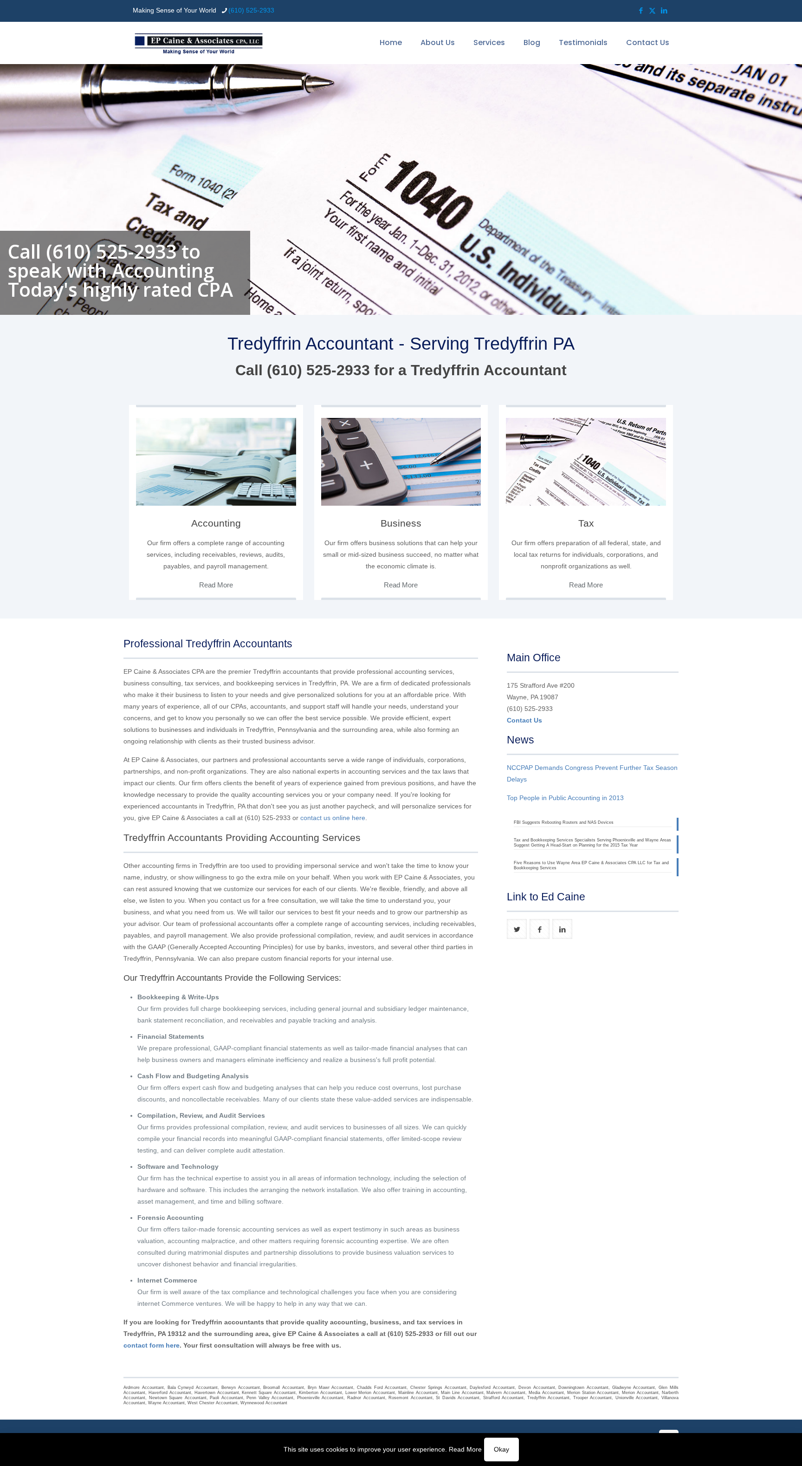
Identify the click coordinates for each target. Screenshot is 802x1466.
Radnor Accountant (366, 1397)
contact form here (151, 1345)
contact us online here (332, 817)
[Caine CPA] (199, 43)
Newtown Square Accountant (178, 1397)
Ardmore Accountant (143, 1387)
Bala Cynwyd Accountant (193, 1387)
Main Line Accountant (462, 1392)
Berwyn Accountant (240, 1387)
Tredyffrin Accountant (548, 1397)
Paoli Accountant (226, 1397)
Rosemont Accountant (410, 1397)
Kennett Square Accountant (269, 1392)
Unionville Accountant (636, 1397)
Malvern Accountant (505, 1392)
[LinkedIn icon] (663, 10)
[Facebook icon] (640, 10)
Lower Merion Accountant (370, 1392)
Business (401, 523)
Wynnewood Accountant (263, 1403)
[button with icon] (517, 929)
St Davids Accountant (457, 1397)
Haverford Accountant (170, 1392)
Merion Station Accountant (593, 1392)
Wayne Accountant (166, 1403)
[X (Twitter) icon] (652, 10)
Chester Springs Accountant (438, 1387)
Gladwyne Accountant (633, 1387)
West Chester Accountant (213, 1403)
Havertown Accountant (216, 1392)
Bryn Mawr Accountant (330, 1387)
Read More (465, 1449)
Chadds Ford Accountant (382, 1387)
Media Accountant (546, 1392)
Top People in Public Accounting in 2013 (565, 797)
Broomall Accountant (283, 1387)
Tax (586, 523)
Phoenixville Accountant (320, 1397)
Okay (501, 1449)
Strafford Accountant (503, 1397)
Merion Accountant (640, 1392)
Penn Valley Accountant (269, 1397)
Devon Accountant (536, 1387)
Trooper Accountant (592, 1397)
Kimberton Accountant (320, 1392)
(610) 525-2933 (251, 10)
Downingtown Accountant (583, 1387)
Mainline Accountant (418, 1392)
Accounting (216, 523)
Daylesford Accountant (492, 1387)
